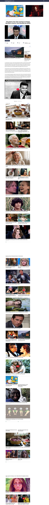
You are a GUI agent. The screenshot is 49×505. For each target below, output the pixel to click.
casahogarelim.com (9, 1)
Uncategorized (7, 40)
